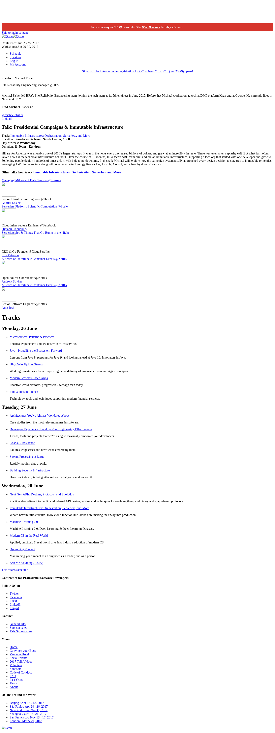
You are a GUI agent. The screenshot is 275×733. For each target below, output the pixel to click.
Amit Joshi (8, 307)
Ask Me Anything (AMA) (26, 563)
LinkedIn (7, 118)
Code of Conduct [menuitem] (21, 672)
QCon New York (151, 27)
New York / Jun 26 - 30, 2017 (29, 710)
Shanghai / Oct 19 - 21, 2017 (28, 713)
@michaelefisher (12, 115)
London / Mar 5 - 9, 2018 (26, 721)
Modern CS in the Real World (29, 535)
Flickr (13, 601)
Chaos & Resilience (22, 443)
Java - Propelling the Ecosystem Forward (36, 350)
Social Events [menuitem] (18, 658)
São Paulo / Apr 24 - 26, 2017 (29, 706)
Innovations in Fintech (24, 391)
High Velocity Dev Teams (26, 364)
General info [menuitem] (18, 624)
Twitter (14, 593)
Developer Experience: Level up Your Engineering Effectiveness (51, 429)
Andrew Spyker (12, 281)
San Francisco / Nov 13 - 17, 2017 (32, 717)
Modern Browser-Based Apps (29, 378)
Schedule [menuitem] (15, 53)
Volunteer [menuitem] (16, 665)
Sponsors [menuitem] (15, 668)
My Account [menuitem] (18, 64)
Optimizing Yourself (22, 549)
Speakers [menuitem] (15, 57)
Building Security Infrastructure (30, 470)
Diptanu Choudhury (14, 229)
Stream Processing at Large (27, 456)
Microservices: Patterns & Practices (32, 337)
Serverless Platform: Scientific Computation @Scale (35, 206)
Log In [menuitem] (14, 61)
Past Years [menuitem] (16, 679)
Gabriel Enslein (11, 202)
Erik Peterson (10, 255)
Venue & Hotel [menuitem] (19, 654)
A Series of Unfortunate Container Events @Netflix (34, 259)
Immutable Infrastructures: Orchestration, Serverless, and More (50, 135)
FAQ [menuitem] (13, 676)
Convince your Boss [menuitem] (23, 650)
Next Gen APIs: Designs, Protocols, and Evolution (42, 494)
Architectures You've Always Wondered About (39, 415)
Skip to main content (15, 32)
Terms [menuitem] (14, 683)
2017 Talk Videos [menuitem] (21, 661)
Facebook (16, 597)
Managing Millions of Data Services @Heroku (31, 180)
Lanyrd (14, 608)
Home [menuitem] (14, 647)
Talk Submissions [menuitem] (21, 631)
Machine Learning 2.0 (24, 521)
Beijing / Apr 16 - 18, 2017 (27, 703)
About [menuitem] (14, 687)
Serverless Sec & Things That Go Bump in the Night (35, 232)
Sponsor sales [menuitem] (18, 627)
